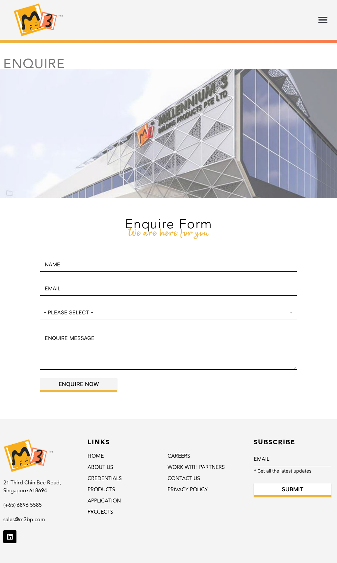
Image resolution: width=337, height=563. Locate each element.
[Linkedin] (9, 536)
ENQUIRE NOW (79, 384)
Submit (292, 489)
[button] (323, 19)
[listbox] (168, 313)
